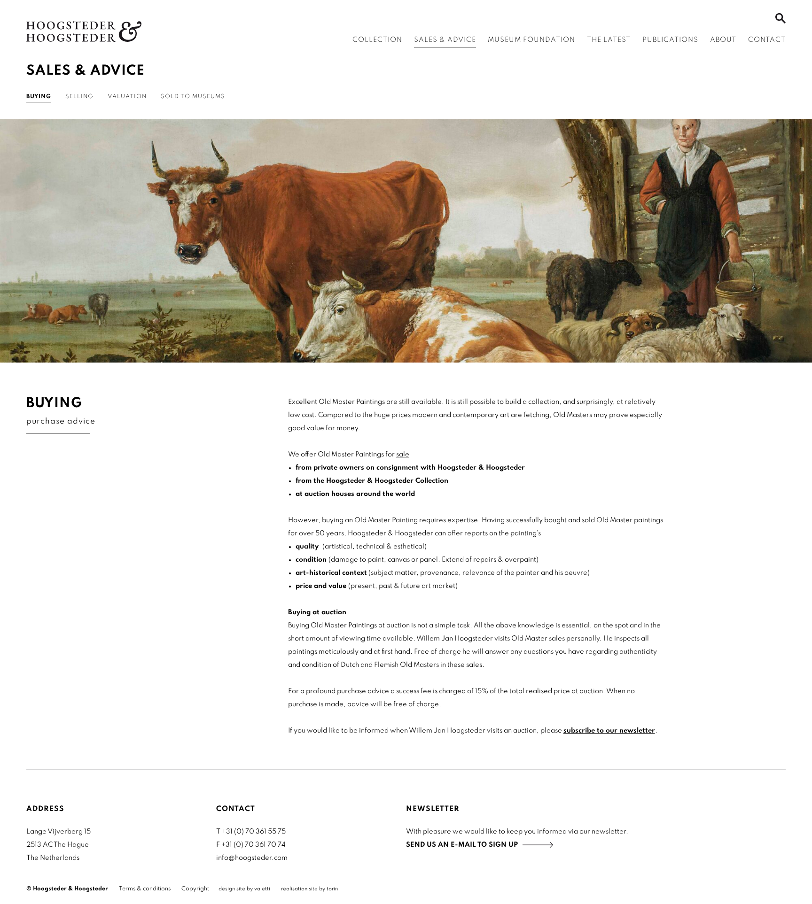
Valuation (127, 97)
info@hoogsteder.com (252, 858)
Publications (670, 40)
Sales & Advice (445, 40)
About (723, 40)
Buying (38, 97)
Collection (377, 40)
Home (83, 31)
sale (402, 454)
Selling (79, 97)
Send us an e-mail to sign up (462, 845)
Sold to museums (193, 97)
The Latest (609, 40)
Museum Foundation (531, 40)
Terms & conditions (145, 889)
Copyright (195, 889)
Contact (767, 40)
